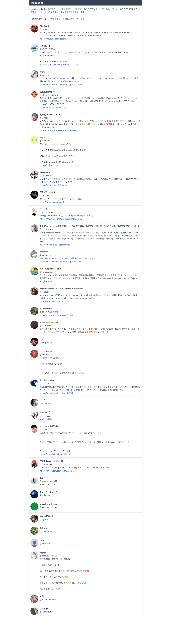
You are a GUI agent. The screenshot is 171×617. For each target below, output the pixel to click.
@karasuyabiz (46, 272)
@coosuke (44, 291)
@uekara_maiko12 (48, 481)
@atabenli (44, 29)
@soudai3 (44, 195)
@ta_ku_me (45, 495)
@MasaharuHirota (48, 507)
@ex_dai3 (44, 429)
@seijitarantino (47, 229)
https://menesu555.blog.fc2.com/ (55, 454)
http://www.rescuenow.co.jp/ (53, 107)
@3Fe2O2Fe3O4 (47, 49)
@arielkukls (45, 383)
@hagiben (44, 354)
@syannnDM (46, 325)
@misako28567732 (48, 555)
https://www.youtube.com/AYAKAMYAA (58, 130)
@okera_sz (45, 75)
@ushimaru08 (46, 212)
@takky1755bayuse (49, 311)
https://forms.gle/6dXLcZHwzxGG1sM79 (59, 64)
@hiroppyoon (46, 342)
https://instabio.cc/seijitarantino (55, 244)
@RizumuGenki (47, 464)
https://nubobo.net (49, 165)
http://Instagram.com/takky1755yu (56, 315)
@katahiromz (46, 175)
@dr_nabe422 (46, 403)
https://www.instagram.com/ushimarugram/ (61, 218)
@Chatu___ (45, 415)
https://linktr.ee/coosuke (51, 301)
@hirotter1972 (46, 543)
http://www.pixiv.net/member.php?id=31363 (60, 261)
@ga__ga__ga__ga (48, 255)
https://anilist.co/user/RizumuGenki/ (57, 470)
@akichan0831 (46, 531)
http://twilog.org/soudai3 (52, 202)
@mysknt (44, 519)
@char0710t (45, 611)
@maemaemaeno (48, 599)
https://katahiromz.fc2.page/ (53, 185)
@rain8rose (45, 117)
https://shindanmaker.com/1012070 (56, 393)
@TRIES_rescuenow (49, 95)
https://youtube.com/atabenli (54, 38)
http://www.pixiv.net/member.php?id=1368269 (61, 84)
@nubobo (44, 140)
